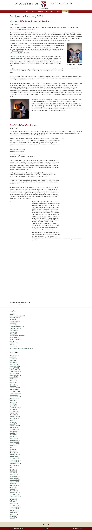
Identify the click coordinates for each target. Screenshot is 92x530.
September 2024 (14, 397)
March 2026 (13, 364)
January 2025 (13, 389)
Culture (12, 319)
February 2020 (14, 440)
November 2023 (14, 407)
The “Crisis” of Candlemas (23, 125)
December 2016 (14, 494)
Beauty (12, 314)
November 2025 (14, 371)
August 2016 (13, 498)
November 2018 (14, 460)
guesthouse (60, 49)
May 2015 (12, 516)
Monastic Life (13, 337)
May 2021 (12, 422)
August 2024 (13, 398)
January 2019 (13, 456)
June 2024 (12, 402)
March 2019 (13, 453)
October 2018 (14, 462)
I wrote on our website (18, 56)
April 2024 (12, 406)
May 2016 (12, 500)
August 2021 (13, 418)
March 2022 (13, 415)
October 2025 (14, 373)
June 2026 (12, 359)
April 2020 (12, 436)
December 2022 (14, 411)
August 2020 (13, 431)
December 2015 (14, 505)
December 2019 (14, 444)
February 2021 (14, 425)
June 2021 (12, 420)
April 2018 (12, 472)
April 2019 (12, 451)
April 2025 (12, 384)
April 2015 (12, 518)
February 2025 (14, 388)
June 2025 (12, 380)
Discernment (13, 321)
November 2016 (14, 496)
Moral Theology (14, 339)
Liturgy (12, 334)
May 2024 (12, 404)
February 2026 (14, 366)
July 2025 (12, 378)
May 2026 (12, 360)
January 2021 (13, 427)
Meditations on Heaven (16, 335)
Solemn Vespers (36, 34)
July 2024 (12, 400)
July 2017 (12, 487)
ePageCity (80, 528)
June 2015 (12, 514)
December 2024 (14, 391)
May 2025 (12, 382)
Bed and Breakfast (17, 51)
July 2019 (12, 445)
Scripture (12, 343)
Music (11, 341)
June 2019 (12, 447)
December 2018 (14, 458)
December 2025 (14, 369)
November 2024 (14, 393)
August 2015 (13, 510)
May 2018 (12, 471)
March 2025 (13, 386)
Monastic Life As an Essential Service (29, 21)
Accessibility (46, 528)
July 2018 (12, 467)
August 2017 (13, 485)
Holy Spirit (13, 330)
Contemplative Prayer (16, 316)
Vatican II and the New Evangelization (20, 348)
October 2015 (14, 509)
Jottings (12, 332)
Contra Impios (14, 317)
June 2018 (12, 469)
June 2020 (12, 433)
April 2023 (12, 409)
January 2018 (13, 478)
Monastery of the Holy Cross (44, 5)
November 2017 (14, 480)
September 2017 (14, 483)
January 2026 (13, 368)
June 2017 (12, 489)
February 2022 (14, 416)
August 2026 (13, 355)
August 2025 (13, 377)
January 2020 (13, 442)
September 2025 (14, 375)
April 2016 (12, 501)
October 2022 (14, 413)
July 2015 (12, 512)
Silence (12, 344)
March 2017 (13, 491)
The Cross (12, 346)
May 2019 (12, 449)
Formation (13, 323)
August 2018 (13, 465)
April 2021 (12, 424)
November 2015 (14, 507)
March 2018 (13, 474)
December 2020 (14, 429)
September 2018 (14, 463)
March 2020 (13, 438)
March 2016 (13, 503)
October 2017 (14, 482)
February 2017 (14, 492)
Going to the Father (15, 326)
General (12, 325)
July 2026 (12, 357)
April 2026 (12, 362)
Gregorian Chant (14, 328)
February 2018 (14, 476)
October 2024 (14, 395)
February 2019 (14, 454)
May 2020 (12, 435)
